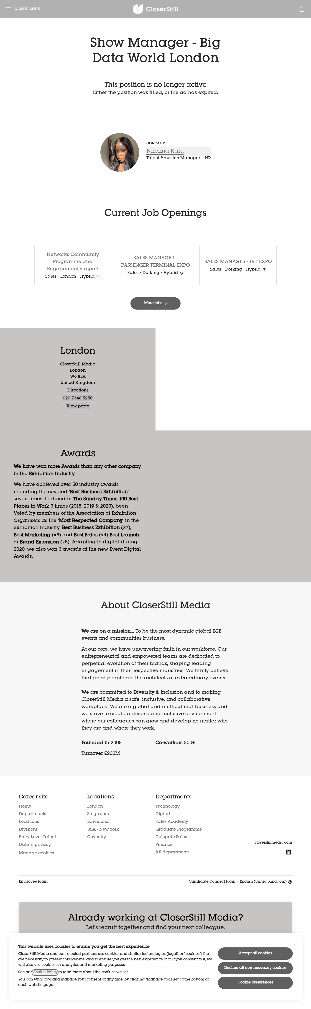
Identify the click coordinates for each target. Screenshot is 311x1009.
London (95, 807)
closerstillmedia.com (273, 843)
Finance (164, 845)
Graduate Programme (179, 830)
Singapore (98, 814)
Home (25, 807)
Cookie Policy (45, 972)
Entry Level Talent (37, 837)
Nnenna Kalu (165, 151)
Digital (163, 814)
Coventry (96, 837)
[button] (302, 9)
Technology (168, 807)
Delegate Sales (171, 837)
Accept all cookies (255, 953)
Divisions (28, 830)
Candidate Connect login (212, 882)
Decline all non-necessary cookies (255, 968)
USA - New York (103, 830)
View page (77, 406)
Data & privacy (35, 845)
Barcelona (98, 822)
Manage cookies (36, 853)
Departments (32, 814)
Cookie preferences (255, 983)
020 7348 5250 (78, 398)
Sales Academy (172, 822)
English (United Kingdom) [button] (263, 882)
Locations (29, 822)
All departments (172, 852)
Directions (77, 390)
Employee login (33, 882)
